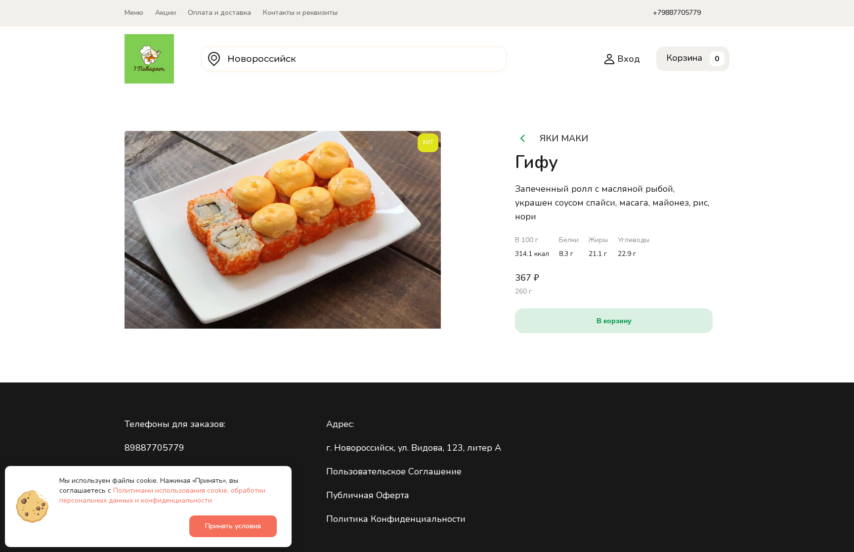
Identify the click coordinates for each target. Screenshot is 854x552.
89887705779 (154, 448)
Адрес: (340, 424)
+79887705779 (677, 12)
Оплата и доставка (219, 12)
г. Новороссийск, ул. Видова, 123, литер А (413, 448)
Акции (165, 12)
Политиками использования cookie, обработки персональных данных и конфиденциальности (162, 495)
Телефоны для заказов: (175, 424)
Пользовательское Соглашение (394, 471)
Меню (134, 12)
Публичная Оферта (367, 495)
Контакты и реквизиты (300, 12)
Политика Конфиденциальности (396, 519)
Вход (628, 59)
